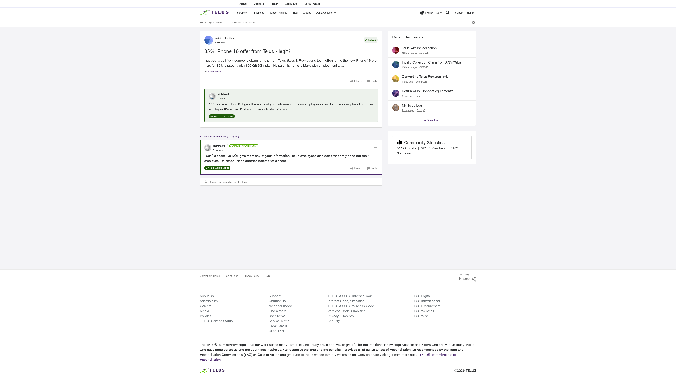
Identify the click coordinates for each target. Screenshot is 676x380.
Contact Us (277, 301)
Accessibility (209, 301)
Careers (205, 306)
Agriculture (291, 3)
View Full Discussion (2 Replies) (221, 136)
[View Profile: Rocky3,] (395, 107)
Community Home (210, 275)
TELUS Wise (419, 316)
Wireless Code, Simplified (347, 311)
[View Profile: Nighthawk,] (212, 96)
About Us (207, 296)
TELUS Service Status (216, 321)
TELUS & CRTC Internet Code (350, 296)
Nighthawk (223, 94)
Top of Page (231, 275)
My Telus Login (413, 105)
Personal (242, 3)
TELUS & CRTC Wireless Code (351, 306)
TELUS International (425, 301)
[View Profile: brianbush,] (395, 78)
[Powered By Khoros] (467, 278)
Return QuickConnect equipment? (427, 91)
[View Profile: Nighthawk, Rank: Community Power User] (207, 147)
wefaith (219, 38)
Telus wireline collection (419, 48)
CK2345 (423, 67)
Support (275, 296)
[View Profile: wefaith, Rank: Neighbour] (208, 40)
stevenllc (424, 52)
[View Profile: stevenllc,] (395, 50)
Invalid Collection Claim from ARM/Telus (432, 62)
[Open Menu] (473, 22)
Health (274, 3)
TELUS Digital (420, 296)
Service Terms (279, 321)
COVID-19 (276, 331)
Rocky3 (421, 110)
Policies (205, 316)
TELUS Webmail (422, 311)
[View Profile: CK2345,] (395, 64)
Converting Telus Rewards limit (425, 76)
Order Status (278, 326)
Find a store (277, 311)
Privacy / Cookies (341, 316)
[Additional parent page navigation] (228, 22)
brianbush (421, 81)
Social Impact (312, 3)
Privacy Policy (251, 275)
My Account (250, 22)
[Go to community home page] (215, 12)
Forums (237, 22)
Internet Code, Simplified (346, 301)
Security (334, 321)
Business (259, 3)
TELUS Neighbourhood (211, 22)
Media (204, 311)
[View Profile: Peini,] (395, 93)
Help (267, 275)
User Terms (277, 316)
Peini (418, 95)
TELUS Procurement (425, 306)
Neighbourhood (280, 306)
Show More (214, 71)
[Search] (448, 13)
